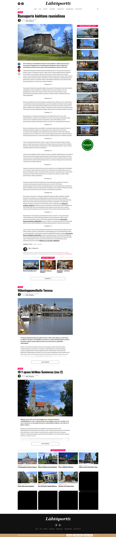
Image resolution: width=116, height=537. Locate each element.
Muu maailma (52, 9)
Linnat (35, 244)
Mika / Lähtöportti (30, 21)
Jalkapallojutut (60, 9)
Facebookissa (61, 254)
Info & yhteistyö (78, 9)
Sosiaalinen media (69, 9)
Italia (40, 9)
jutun (42, 419)
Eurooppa (45, 9)
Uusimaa (40, 244)
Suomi (35, 9)
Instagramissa (69, 254)
